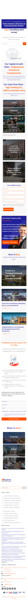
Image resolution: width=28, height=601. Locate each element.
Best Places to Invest (9, 511)
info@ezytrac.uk (8, 584)
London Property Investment (11, 496)
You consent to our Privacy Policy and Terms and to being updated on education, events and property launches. (15, 205)
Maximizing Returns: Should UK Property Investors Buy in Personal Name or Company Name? (14, 556)
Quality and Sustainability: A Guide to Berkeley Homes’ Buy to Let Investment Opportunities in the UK (14, 543)
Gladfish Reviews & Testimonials (12, 522)
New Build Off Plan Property (11, 518)
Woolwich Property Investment (12, 507)
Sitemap (14, 598)
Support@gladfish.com (10, 573)
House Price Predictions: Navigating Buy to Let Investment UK (14, 300)
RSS (24, 596)
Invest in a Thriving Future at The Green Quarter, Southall (13, 274)
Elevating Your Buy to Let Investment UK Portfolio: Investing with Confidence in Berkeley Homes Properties (14, 539)
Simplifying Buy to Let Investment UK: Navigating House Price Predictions (14, 324)
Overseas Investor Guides (10, 513)
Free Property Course (9, 520)
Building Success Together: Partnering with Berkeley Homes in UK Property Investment (14, 550)
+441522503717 (8, 582)
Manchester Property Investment (12, 498)
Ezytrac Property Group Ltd (12, 596)
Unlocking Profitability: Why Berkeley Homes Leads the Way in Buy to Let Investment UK (14, 547)
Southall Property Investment (11, 505)
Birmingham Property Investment (12, 500)
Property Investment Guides (11, 515)
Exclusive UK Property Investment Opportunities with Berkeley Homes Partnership (14, 553)
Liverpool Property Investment (11, 502)
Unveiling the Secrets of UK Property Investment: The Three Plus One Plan (14, 560)
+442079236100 (8, 571)
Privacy (20, 596)
